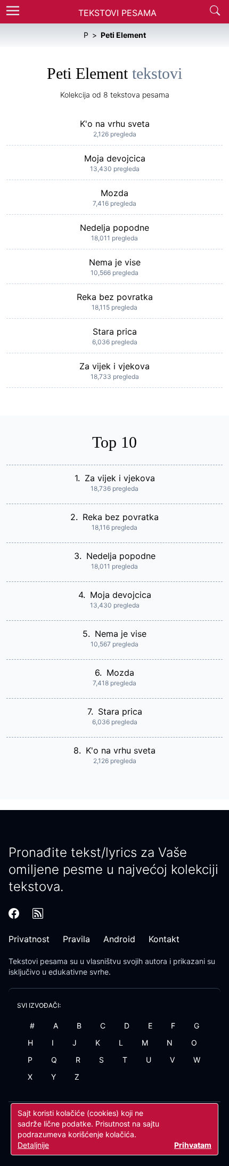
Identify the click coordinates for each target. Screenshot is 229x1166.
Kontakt (164, 939)
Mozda (114, 193)
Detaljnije (33, 1144)
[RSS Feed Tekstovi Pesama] (37, 913)
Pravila (76, 939)
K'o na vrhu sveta (115, 123)
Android (119, 939)
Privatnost (29, 939)
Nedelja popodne (114, 227)
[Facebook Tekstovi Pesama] (14, 913)
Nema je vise (115, 262)
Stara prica (115, 331)
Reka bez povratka (115, 297)
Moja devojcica (114, 158)
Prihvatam (192, 1144)
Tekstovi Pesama (117, 12)
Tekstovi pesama (38, 961)
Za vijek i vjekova (114, 366)
